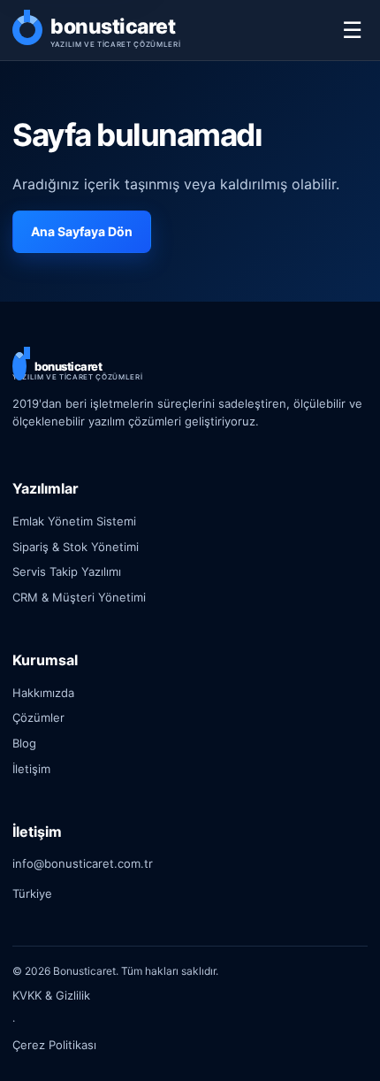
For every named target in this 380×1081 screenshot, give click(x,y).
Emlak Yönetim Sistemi (74, 521)
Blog (24, 743)
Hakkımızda (43, 693)
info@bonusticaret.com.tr (82, 863)
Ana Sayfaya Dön (82, 231)
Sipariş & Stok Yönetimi (75, 547)
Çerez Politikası (54, 1045)
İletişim (31, 769)
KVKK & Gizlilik (51, 995)
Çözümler (38, 717)
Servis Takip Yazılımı (66, 571)
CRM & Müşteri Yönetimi (79, 597)
